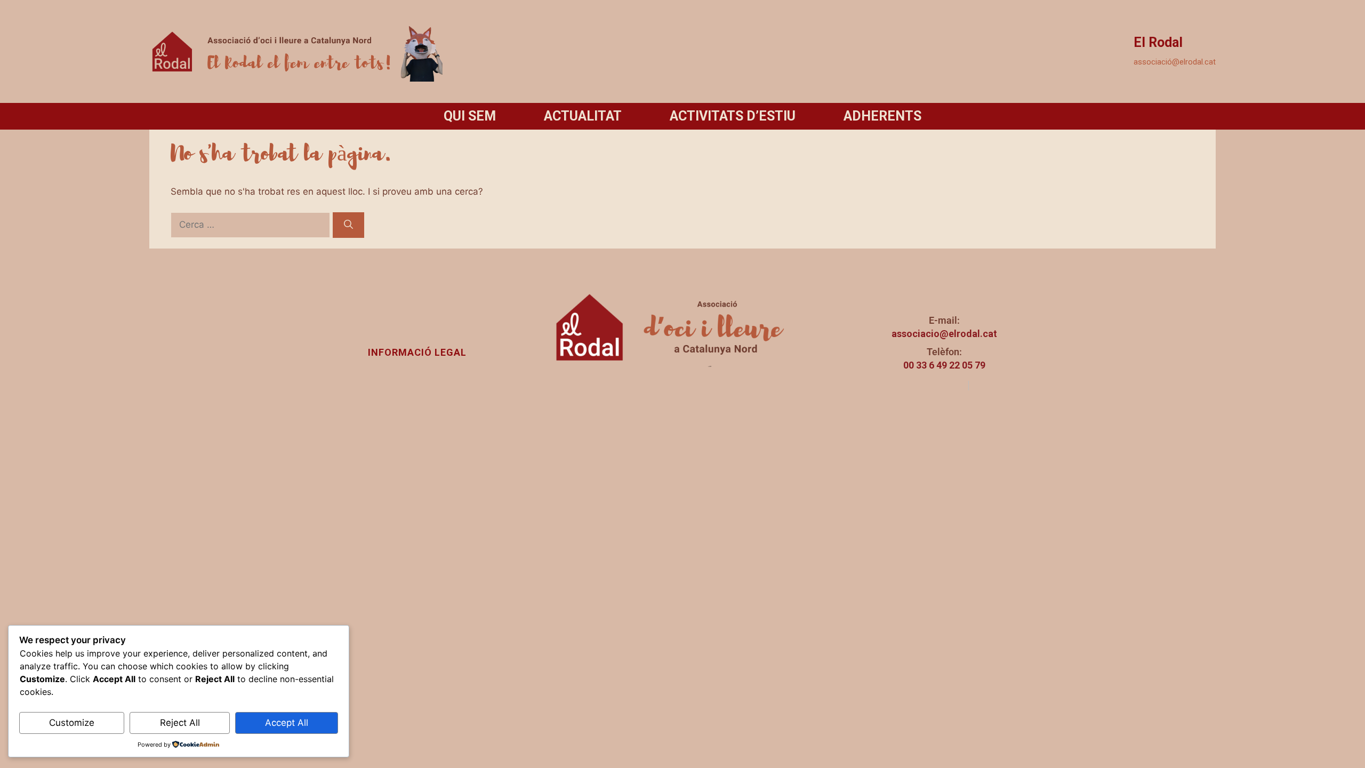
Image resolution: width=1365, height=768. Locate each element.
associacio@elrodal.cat (944, 333)
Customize (71, 722)
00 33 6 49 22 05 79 (944, 365)
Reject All (180, 722)
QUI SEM (470, 116)
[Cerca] (348, 225)
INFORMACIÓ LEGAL (417, 352)
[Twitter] (954, 385)
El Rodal (1158, 42)
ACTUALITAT (583, 116)
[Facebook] (939, 385)
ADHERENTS (882, 116)
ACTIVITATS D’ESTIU (733, 116)
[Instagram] (924, 385)
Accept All (286, 722)
